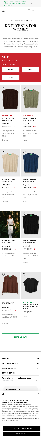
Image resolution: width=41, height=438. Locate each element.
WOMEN (11, 70)
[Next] (31, 3)
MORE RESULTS (20, 337)
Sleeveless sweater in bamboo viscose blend (30, 306)
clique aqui (15, 420)
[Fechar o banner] (38, 394)
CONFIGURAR (20, 434)
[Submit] (36, 380)
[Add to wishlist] (3, 88)
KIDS (11, 77)
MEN (30, 70)
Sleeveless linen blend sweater (8, 119)
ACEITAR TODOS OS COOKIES (22, 428)
